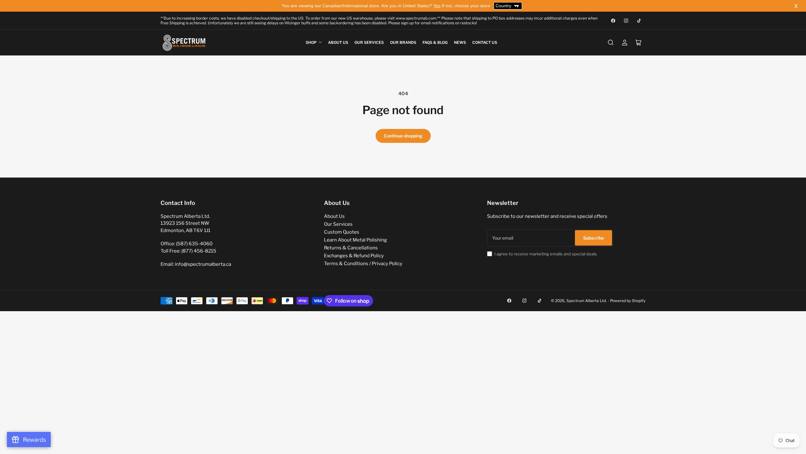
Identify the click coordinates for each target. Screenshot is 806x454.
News (460, 42)
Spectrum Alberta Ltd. (586, 300)
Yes (436, 5)
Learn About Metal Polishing (355, 240)
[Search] (611, 42)
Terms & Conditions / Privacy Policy (363, 263)
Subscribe (593, 238)
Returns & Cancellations (351, 248)
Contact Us (484, 42)
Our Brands (403, 42)
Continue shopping (403, 135)
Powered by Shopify (627, 300)
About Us (338, 42)
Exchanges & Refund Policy (354, 256)
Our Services (369, 42)
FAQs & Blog (435, 42)
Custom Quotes (341, 232)
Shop (311, 42)
